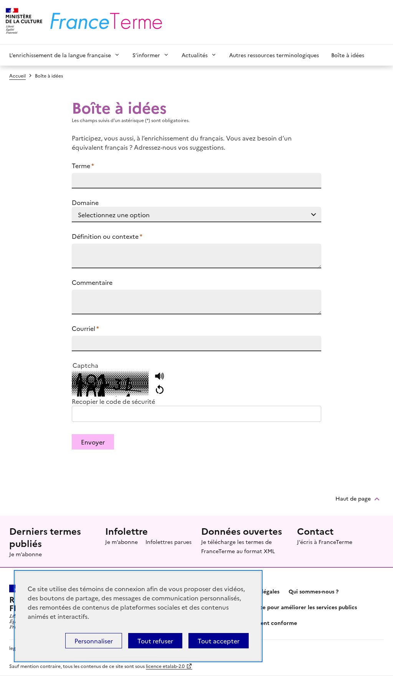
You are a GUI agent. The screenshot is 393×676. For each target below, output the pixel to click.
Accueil (17, 75)
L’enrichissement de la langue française (60, 55)
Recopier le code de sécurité (113, 401)
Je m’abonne (25, 554)
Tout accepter (218, 640)
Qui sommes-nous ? (314, 591)
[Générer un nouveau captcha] (159, 389)
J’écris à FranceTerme (324, 541)
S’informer (146, 55)
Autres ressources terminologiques (274, 55)
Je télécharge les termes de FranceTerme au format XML (238, 546)
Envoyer (93, 442)
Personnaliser (93, 640)
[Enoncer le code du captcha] (159, 376)
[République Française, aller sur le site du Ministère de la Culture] (23, 22)
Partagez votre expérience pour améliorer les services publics (276, 607)
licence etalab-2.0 (165, 666)
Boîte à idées (347, 55)
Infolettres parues (168, 541)
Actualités (195, 55)
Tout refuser (155, 640)
